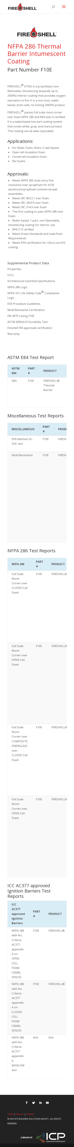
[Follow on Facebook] (26, 1102)
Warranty (13, 334)
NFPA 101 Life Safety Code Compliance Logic (33, 295)
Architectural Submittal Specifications (31, 281)
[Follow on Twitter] (33, 1102)
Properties (14, 269)
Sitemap (30, 1114)
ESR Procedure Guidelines (23, 304)
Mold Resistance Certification (26, 310)
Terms (10, 1114)
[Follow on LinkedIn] (40, 1102)
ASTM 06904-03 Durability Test (27, 322)
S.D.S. (10, 275)
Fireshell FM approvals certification (29, 328)
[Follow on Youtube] (47, 1102)
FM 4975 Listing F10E (20, 316)
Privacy (20, 1114)
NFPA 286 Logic (17, 287)
